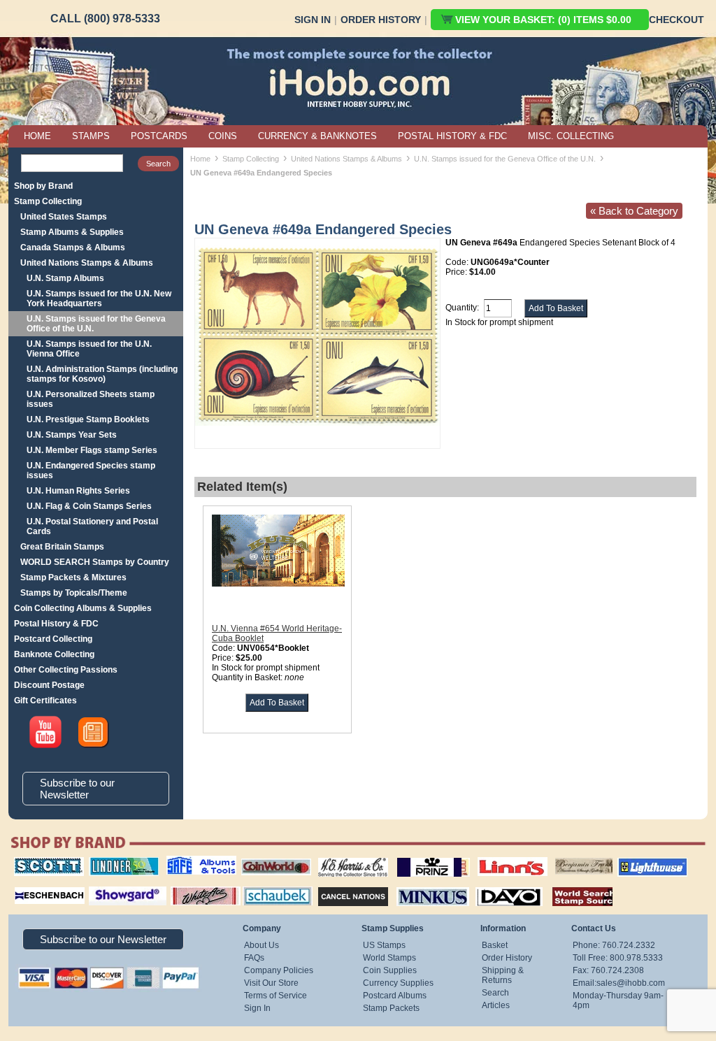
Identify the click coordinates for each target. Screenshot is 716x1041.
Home (200, 159)
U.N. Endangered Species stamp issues (91, 470)
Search (495, 993)
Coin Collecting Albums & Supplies (83, 608)
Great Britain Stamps (62, 547)
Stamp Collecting (48, 201)
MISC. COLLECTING (571, 136)
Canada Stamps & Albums (72, 247)
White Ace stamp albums (190, 890)
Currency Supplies (398, 983)
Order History (381, 19)
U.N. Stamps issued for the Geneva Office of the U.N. (96, 323)
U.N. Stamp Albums (65, 278)
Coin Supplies (390, 970)
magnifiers (28, 885)
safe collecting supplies (186, 862)
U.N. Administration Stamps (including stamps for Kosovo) (102, 374)
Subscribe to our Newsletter (77, 789)
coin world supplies (271, 857)
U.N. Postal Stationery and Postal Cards (92, 526)
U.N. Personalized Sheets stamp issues (91, 399)
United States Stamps (63, 217)
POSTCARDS (159, 136)
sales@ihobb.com (630, 983)
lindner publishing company (118, 862)
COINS (222, 136)
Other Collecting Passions (65, 670)
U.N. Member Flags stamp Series (92, 450)
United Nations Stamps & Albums (86, 263)
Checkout (676, 19)
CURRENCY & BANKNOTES (317, 136)
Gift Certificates (45, 700)
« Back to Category (634, 211)
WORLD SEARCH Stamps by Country (94, 562)
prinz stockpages (418, 857)
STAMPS (91, 136)
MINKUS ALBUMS (420, 885)
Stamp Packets (391, 1008)
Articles (496, 1005)
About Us (261, 945)
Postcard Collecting (53, 639)
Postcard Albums (395, 995)
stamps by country (571, 885)
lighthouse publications (636, 862)
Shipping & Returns (503, 975)
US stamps (557, 857)
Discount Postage (49, 685)
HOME (37, 136)
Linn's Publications (497, 857)
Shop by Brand (43, 186)
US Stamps (384, 945)
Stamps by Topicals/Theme (73, 593)
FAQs (254, 958)
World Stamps (389, 958)
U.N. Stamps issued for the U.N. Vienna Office (89, 349)
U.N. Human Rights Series (78, 491)
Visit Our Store (271, 983)
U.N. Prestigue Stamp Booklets (88, 419)
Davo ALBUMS (489, 885)
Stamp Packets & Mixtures (73, 577)
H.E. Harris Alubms (346, 857)
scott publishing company (38, 862)
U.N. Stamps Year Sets (72, 435)
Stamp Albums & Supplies (72, 232)
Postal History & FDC (56, 624)
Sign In (312, 19)
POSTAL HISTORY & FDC (452, 136)
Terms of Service (275, 995)
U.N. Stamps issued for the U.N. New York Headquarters (99, 298)
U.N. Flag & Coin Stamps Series (89, 506)
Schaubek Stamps (269, 885)
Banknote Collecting (54, 654)
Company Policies (278, 970)
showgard (103, 885)
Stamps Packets (340, 885)
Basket (495, 945)
